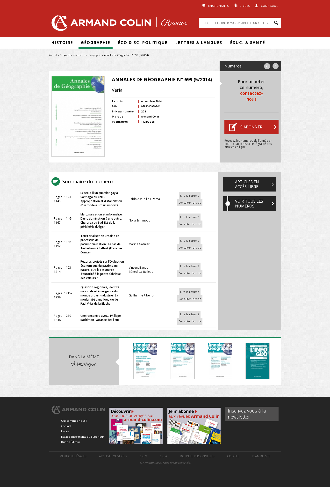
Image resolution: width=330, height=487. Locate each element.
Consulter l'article (190, 202)
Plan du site (261, 456)
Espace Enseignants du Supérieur (82, 436)
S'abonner (251, 127)
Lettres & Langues (198, 42)
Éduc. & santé (247, 42)
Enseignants (218, 5)
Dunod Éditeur (70, 442)
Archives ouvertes (113, 456)
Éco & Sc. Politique (142, 42)
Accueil (53, 55)
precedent (267, 66)
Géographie (95, 42)
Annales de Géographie (88, 55)
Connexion (270, 5)
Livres (245, 5)
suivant (276, 66)
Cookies (233, 456)
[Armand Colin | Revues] (118, 24)
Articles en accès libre (247, 184)
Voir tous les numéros (249, 204)
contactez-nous (251, 96)
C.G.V (143, 456)
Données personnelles (197, 456)
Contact (66, 426)
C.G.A (163, 456)
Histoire (62, 42)
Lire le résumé (189, 195)
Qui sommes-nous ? (74, 420)
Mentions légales (73, 456)
